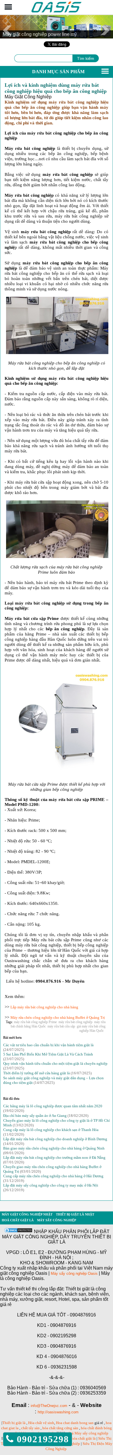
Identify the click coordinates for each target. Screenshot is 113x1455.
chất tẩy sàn (30, 1428)
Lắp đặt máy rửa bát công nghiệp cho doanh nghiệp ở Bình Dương (55, 1139)
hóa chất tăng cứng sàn (60, 1428)
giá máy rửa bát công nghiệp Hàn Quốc (91, 1028)
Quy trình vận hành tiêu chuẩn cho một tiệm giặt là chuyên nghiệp (55, 1063)
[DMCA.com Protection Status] (18, 1232)
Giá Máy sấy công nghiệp (88, 1433)
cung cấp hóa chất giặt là (76, 1438)
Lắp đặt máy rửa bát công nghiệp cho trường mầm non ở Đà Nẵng (54, 1157)
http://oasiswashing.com (58, 1412)
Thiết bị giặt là (13, 1423)
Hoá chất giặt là (17, 1220)
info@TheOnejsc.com (49, 1406)
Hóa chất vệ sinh (41, 1423)
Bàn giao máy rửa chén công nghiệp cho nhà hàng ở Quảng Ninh (54, 1148)
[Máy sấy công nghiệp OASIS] (56, 12)
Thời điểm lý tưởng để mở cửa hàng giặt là (36, 1073)
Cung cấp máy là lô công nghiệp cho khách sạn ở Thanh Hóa (51, 1130)
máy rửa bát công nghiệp (75, 1022)
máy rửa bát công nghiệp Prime (35, 1022)
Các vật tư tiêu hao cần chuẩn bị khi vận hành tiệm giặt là (48, 1045)
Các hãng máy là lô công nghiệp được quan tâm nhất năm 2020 (52, 1106)
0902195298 (41, 1439)
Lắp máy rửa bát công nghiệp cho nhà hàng (44, 1007)
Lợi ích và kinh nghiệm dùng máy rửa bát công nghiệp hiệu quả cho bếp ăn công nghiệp (56, 88)
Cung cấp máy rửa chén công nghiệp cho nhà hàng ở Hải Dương (53, 1176)
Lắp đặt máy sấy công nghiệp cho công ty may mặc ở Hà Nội (50, 1185)
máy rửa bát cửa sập (61, 1026)
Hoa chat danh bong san (75, 1423)
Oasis (93, 1273)
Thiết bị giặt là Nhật (75, 1214)
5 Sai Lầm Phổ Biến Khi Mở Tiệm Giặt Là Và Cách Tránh (48, 1054)
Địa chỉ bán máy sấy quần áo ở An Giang (35, 1115)
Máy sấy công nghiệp (56, 1220)
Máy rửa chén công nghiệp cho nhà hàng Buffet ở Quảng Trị (57, 1017)
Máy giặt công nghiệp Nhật (27, 1214)
